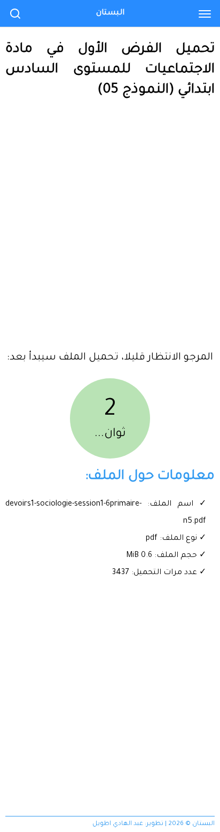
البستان (110, 13)
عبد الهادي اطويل (117, 824)
